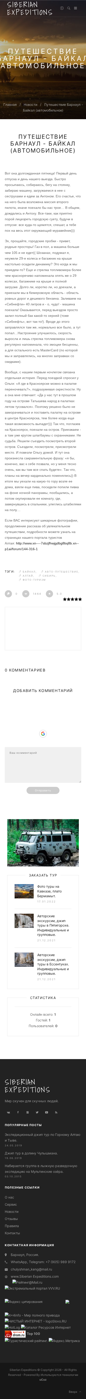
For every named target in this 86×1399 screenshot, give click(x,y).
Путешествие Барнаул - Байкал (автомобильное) (43, 143)
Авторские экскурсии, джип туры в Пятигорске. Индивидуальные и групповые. (53, 925)
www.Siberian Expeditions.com (35, 1276)
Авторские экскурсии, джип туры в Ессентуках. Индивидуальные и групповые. (53, 964)
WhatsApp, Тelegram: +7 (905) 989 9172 (43, 1262)
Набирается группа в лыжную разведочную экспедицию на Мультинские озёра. (41, 1169)
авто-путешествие (61, 571)
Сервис (11, 1204)
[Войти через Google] (43, 734)
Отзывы (11, 1219)
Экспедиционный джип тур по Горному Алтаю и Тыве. (42, 1137)
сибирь (49, 575)
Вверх (74, 1392)
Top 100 (33, 1334)
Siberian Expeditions (28, 1086)
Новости (30, 104)
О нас (9, 1197)
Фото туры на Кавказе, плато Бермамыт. (49, 891)
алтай (28, 575)
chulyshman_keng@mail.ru (31, 1269)
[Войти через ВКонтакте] (43, 712)
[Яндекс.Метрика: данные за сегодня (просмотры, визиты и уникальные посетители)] (64, 1341)
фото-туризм (34, 579)
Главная (10, 104)
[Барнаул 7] (67, 1301)
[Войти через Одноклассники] (43, 741)
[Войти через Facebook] (43, 719)
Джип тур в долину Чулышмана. (31, 1153)
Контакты (12, 1233)
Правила (12, 1226)
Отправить (43, 790)
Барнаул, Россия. (25, 1255)
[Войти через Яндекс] (43, 726)
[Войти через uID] (43, 704)
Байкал (29, 571)
